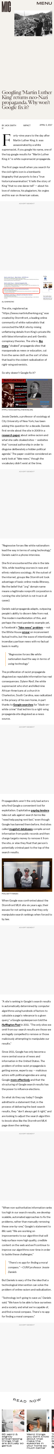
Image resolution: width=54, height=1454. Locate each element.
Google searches (23, 704)
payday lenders (40, 810)
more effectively (20, 1080)
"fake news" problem (30, 627)
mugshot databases (21, 829)
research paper (11, 435)
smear (26, 632)
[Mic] (6, 6)
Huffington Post (11, 1024)
